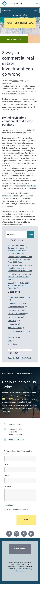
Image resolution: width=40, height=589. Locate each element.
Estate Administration (16, 314)
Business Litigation (15, 303)
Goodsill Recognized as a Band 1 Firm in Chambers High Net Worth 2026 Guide (20, 259)
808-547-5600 (21, 15)
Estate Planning (14, 317)
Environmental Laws (16, 310)
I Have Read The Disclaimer (17, 510)
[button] (36, 3)
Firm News (12, 321)
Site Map (19, 569)
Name (6, 454)
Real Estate (6, 83)
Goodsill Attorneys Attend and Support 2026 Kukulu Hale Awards (19, 277)
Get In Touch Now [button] (14, 39)
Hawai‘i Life (12, 324)
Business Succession (16, 307)
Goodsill (15, 81)
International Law (15, 328)
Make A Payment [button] (20, 549)
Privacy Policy (27, 569)
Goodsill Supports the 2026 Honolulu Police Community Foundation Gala (19, 285)
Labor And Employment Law (19, 331)
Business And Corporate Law (19, 297)
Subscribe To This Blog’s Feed (19, 358)
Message (7, 486)
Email (6, 465)
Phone (6, 476)
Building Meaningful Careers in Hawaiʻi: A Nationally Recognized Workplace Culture (20, 268)
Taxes (10, 341)
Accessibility (20, 571)
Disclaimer (8, 505)
